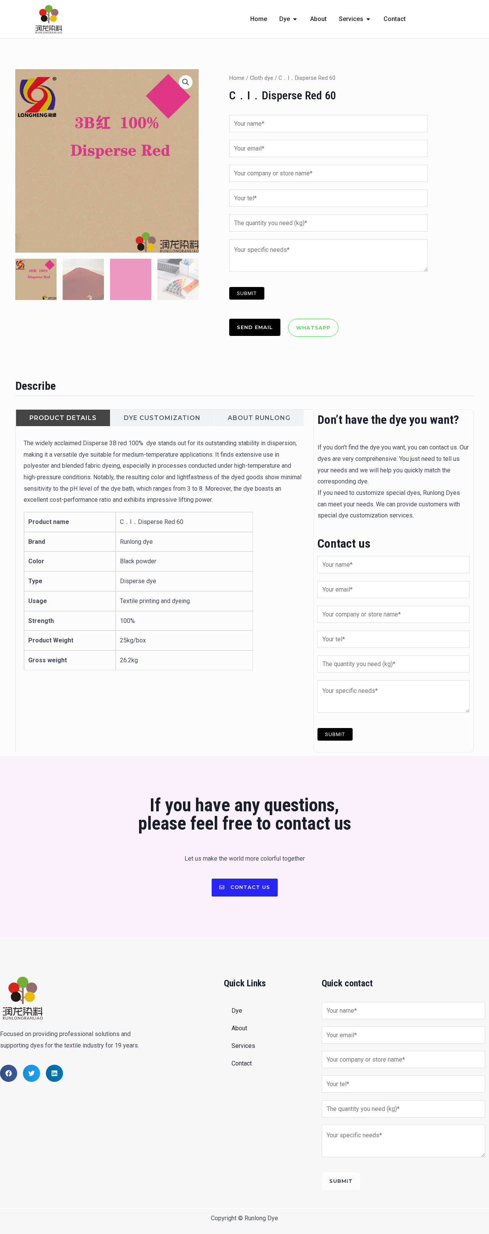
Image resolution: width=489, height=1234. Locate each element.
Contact (242, 1063)
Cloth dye (261, 78)
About (239, 1028)
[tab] (63, 418)
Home (236, 78)
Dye (237, 1010)
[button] (186, 82)
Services (243, 1045)
